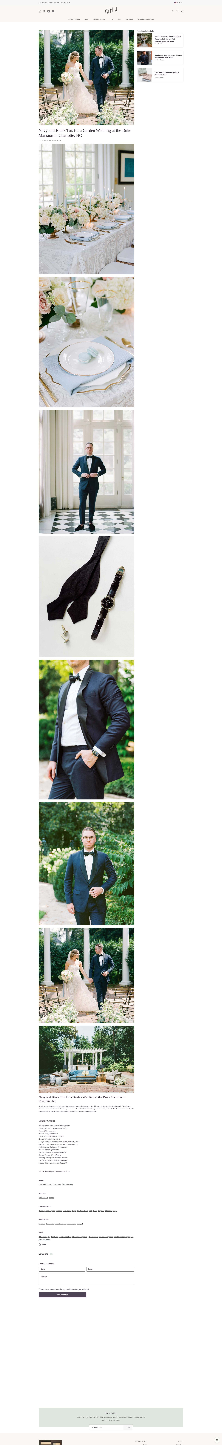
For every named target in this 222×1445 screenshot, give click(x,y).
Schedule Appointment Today (61, 2)
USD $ (179, 2)
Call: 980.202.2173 (45, 2)
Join (128, 1427)
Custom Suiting (140, 1441)
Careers (180, 1441)
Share (44, 1244)
